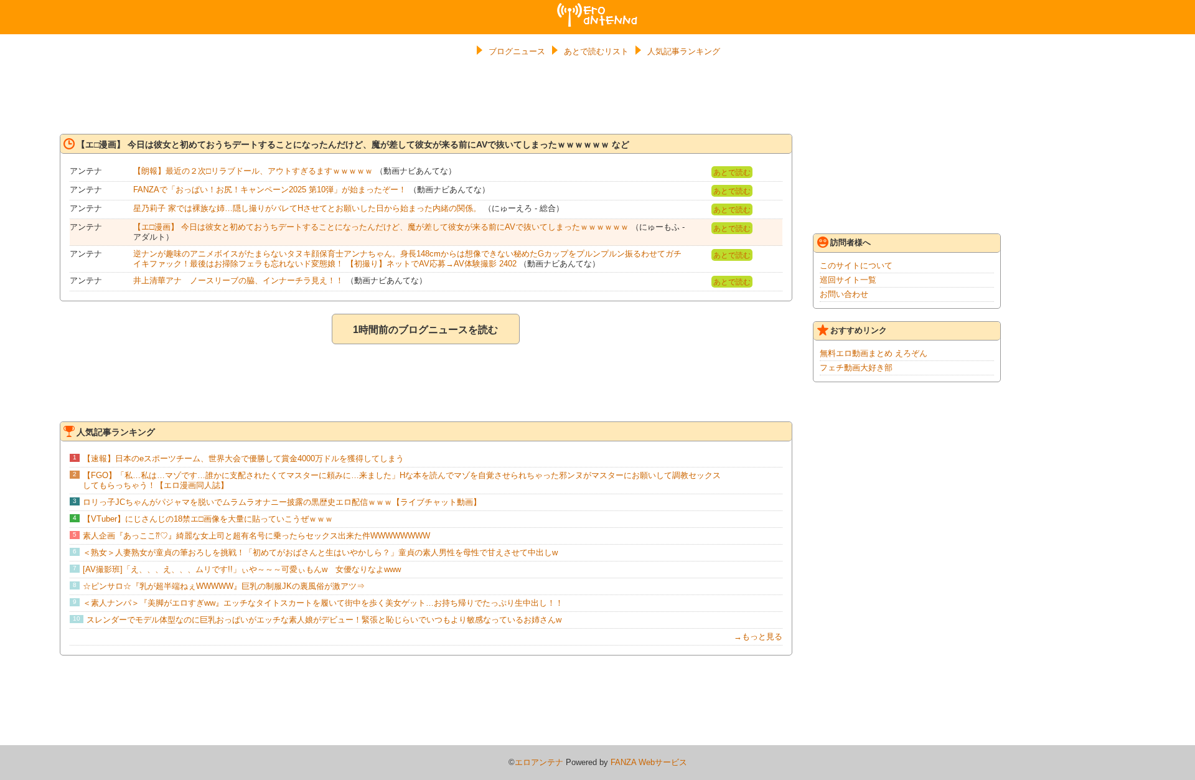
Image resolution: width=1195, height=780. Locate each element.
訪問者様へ (850, 242)
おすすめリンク (858, 330)
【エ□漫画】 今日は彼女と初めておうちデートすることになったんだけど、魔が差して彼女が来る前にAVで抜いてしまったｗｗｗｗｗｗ (381, 227)
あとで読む (732, 172)
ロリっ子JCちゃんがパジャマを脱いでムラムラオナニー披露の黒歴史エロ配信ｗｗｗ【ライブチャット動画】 (282, 502)
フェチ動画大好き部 (856, 367)
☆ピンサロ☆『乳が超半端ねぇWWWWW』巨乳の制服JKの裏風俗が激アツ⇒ (224, 586)
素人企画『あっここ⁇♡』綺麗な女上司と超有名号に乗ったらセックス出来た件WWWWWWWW (256, 535)
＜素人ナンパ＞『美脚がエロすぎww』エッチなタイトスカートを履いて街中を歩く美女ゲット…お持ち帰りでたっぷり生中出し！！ (323, 603)
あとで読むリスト (596, 51)
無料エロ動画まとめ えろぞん (873, 353)
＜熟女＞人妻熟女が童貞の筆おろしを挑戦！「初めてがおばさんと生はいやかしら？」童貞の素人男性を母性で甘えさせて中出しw (320, 552)
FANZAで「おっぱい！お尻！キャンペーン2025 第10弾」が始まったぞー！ (269, 189)
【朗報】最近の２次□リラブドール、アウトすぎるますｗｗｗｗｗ (253, 171)
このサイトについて (856, 265)
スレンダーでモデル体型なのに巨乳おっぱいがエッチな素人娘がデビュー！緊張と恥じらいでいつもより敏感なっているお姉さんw (324, 619)
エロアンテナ (597, 8)
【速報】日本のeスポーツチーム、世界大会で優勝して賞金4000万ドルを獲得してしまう (243, 458)
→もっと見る (758, 636)
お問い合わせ (844, 294)
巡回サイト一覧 (848, 279)
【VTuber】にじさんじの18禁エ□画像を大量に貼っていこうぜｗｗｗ (208, 519)
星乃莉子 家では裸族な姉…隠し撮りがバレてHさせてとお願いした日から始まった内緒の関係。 (307, 208)
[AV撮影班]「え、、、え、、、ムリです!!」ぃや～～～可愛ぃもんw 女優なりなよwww (242, 569)
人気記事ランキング (683, 51)
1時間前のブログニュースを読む (425, 329)
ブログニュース (517, 51)
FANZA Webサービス (649, 762)
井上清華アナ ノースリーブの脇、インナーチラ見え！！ (238, 280)
